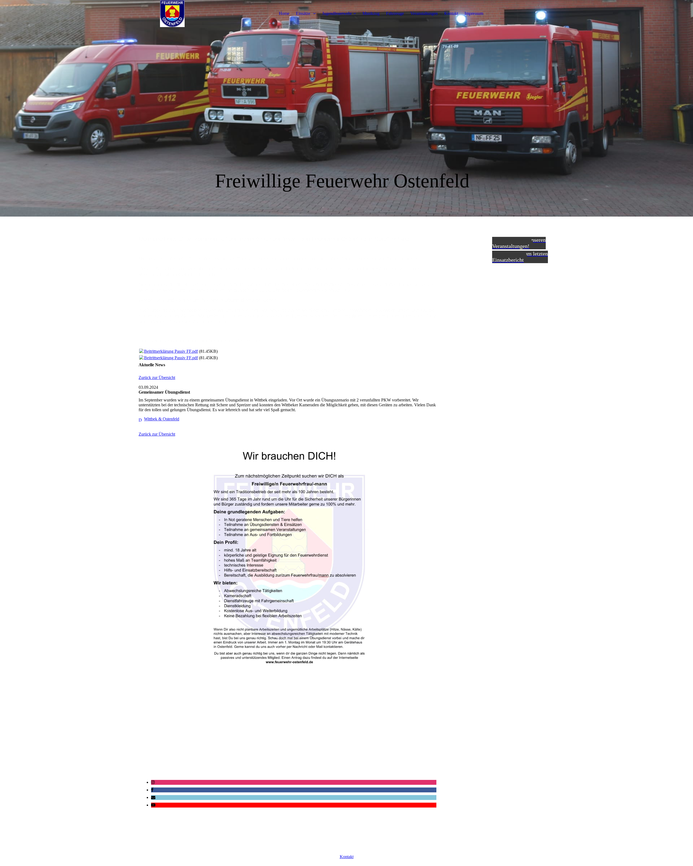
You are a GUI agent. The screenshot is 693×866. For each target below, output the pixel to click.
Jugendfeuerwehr (337, 13)
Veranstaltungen (424, 13)
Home (284, 13)
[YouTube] (153, 805)
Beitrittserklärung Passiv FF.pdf (171, 351)
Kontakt (451, 13)
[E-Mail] (153, 797)
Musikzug (371, 13)
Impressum (474, 13)
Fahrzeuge (395, 13)
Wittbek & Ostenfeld (161, 419)
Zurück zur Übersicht (157, 377)
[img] (172, 13)
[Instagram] (153, 782)
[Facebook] (152, 789)
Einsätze (303, 13)
